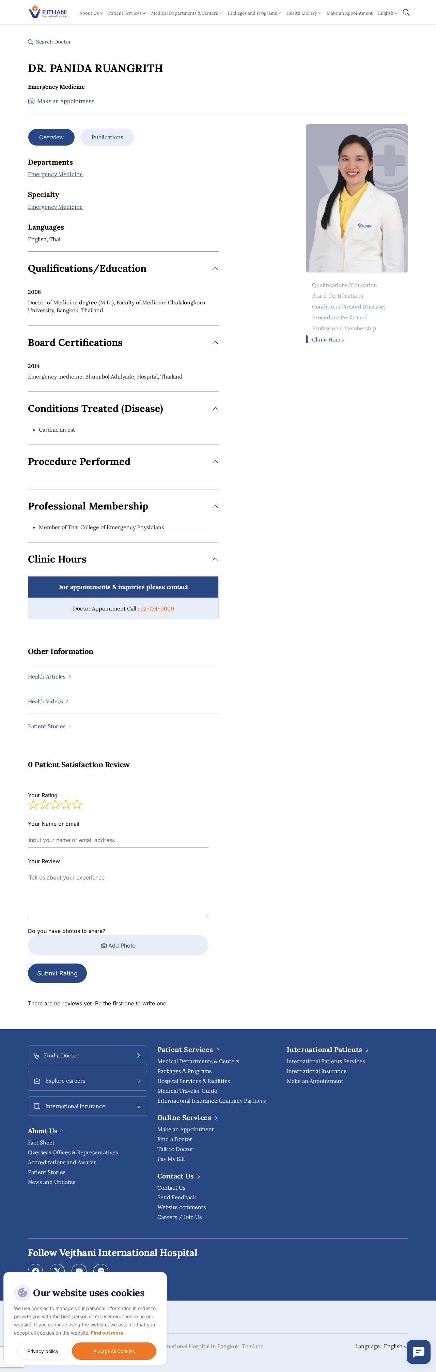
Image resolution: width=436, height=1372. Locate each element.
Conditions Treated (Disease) (349, 306)
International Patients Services (326, 1061)
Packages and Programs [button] (252, 13)
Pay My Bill (171, 1158)
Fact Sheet (41, 1142)
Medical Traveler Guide (187, 1090)
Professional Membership (344, 328)
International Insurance (317, 1071)
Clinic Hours (328, 339)
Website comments (181, 1207)
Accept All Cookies (114, 1351)
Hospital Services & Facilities (193, 1080)
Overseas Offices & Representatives (73, 1152)
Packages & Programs (184, 1071)
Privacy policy (43, 1351)
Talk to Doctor (175, 1148)
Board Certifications (337, 295)
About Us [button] (89, 13)
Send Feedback (176, 1197)
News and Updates (51, 1181)
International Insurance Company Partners (211, 1100)
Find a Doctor (174, 1139)
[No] (160, 1273)
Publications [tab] (107, 137)
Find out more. (108, 1333)
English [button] (385, 13)
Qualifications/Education (344, 285)
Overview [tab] (51, 137)
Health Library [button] (301, 13)
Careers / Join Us (179, 1217)
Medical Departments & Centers (198, 1061)
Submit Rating (57, 973)
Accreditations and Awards (62, 1162)
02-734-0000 (157, 608)
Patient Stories (46, 1172)
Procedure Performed (340, 317)
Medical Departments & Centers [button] (184, 13)
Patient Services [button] (125, 13)
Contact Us (171, 1187)
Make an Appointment (350, 13)
